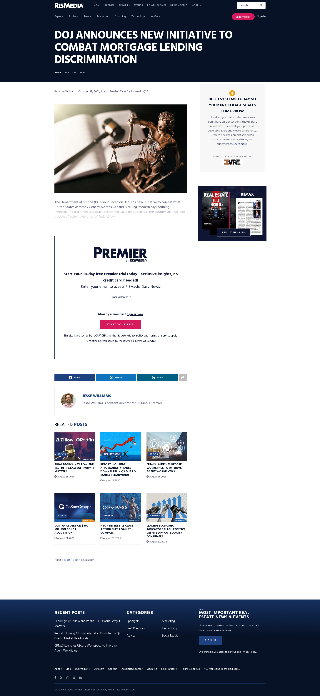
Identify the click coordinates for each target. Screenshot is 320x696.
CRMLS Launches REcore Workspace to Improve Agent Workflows (164, 468)
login (67, 559)
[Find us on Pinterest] (74, 677)
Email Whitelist (169, 669)
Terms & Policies (191, 669)
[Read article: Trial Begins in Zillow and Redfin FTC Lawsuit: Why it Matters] (74, 446)
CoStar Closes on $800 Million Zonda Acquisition (71, 529)
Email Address (120, 297)
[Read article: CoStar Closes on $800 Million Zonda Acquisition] (74, 507)
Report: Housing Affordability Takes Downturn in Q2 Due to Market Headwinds (118, 470)
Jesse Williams (96, 396)
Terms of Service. (145, 341)
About (58, 669)
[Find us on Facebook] (55, 677)
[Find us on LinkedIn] (80, 677)
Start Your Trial (120, 324)
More (195, 5)
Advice (131, 635)
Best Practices (75, 72)
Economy (155, 515)
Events (138, 5)
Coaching (120, 16)
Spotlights (133, 621)
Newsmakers (178, 5)
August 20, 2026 (112, 538)
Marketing (103, 16)
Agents (58, 16)
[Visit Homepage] (71, 5)
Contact (112, 669)
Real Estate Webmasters (121, 690)
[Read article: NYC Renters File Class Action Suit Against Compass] (120, 507)
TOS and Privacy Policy (244, 652)
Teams (87, 16)
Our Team (99, 669)
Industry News (112, 454)
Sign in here (135, 314)
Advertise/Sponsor (131, 669)
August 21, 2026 (65, 477)
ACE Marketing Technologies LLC (222, 669)
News (97, 5)
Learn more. (240, 144)
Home (57, 72)
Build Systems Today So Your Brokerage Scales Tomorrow (232, 105)
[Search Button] (262, 5)
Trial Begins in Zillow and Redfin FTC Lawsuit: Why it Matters (74, 468)
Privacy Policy (134, 336)
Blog (68, 669)
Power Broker (156, 5)
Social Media (170, 635)
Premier (110, 5)
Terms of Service (159, 336)
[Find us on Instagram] (67, 677)
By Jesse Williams (64, 91)
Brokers (73, 16)
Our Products (82, 669)
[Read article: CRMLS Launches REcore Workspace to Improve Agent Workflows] (166, 446)
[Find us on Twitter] (61, 677)
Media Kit (151, 669)
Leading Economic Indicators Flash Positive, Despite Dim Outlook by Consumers (166, 531)
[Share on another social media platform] (183, 377)
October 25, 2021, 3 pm (92, 91)
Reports (124, 5)
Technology (138, 16)
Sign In (261, 16)
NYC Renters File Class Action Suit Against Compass (116, 529)
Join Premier (243, 17)
